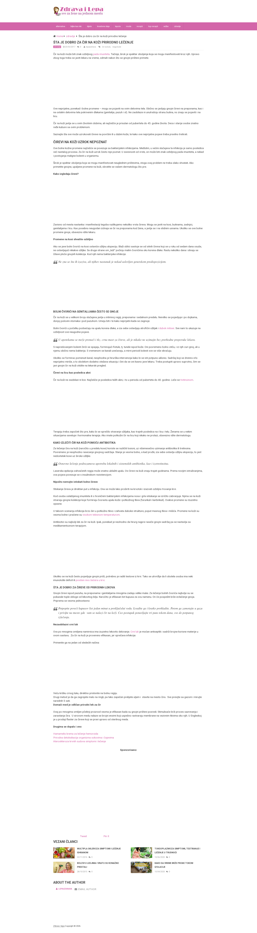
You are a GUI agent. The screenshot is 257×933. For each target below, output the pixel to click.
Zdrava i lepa (59, 926)
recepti (140, 26)
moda (128, 26)
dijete (89, 26)
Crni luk (135, 631)
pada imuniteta (101, 54)
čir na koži (106, 47)
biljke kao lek (76, 26)
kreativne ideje (103, 26)
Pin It (106, 836)
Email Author (87, 889)
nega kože (116, 47)
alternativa (60, 26)
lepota (118, 26)
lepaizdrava (91, 47)
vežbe (166, 26)
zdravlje (177, 26)
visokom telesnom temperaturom (101, 514)
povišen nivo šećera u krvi (90, 580)
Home (59, 36)
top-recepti (153, 26)
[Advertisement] (128, 83)
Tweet (83, 836)
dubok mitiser (166, 328)
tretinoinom (186, 379)
